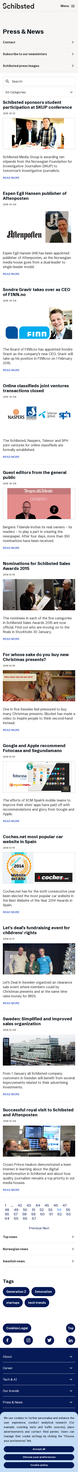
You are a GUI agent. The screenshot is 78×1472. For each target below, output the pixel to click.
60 (42, 1214)
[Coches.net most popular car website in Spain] (39, 867)
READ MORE (11, 177)
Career (8, 1368)
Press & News (13, 1402)
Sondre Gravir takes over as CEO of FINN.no (36, 292)
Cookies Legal (17, 1328)
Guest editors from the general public (34, 475)
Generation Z (16, 1291)
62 (59, 1214)
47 (64, 1205)
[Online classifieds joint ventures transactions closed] (39, 417)
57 (16, 1214)
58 (24, 1214)
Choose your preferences (39, 1457)
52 (42, 1209)
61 (51, 1214)
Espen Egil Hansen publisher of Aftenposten (34, 196)
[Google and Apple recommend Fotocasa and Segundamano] (39, 776)
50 (25, 1209)
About (7, 1357)
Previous (35, 1228)
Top (70, 1328)
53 (50, 1209)
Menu (68, 6)
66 (25, 1218)
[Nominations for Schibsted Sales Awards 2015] (39, 594)
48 (7, 1209)
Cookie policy (39, 1464)
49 (16, 1209)
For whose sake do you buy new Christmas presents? (36, 657)
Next (45, 1228)
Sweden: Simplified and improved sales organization (37, 1021)
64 (7, 1218)
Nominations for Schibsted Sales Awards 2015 (36, 566)
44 (37, 1205)
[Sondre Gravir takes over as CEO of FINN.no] (39, 323)
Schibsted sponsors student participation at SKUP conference (37, 105)
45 (46, 1205)
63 (68, 1214)
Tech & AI (10, 1379)
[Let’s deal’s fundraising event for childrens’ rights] (39, 959)
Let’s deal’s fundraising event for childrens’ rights (36, 930)
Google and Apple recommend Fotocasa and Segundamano (34, 748)
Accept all (39, 1449)
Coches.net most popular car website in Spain (33, 839)
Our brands (11, 1391)
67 (34, 1218)
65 (16, 1218)
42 (20, 1205)
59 (33, 1214)
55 (68, 1209)
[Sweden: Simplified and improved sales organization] (39, 1050)
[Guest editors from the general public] (39, 503)
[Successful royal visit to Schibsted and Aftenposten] (39, 1141)
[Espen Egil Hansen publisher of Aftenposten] (39, 227)
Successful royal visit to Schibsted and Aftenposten (38, 1112)
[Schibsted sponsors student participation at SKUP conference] (39, 133)
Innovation (43, 1291)
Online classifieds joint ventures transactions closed (36, 388)
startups (12, 1303)
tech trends (37, 1303)
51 (33, 1209)
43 (29, 1205)
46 (55, 1205)
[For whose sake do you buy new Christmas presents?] (39, 685)
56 (7, 1214)
